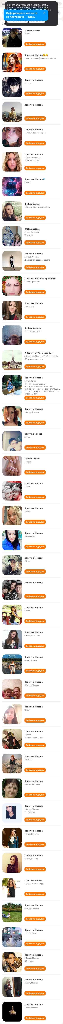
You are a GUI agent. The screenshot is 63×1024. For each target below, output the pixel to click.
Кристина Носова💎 (34, 179)
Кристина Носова (33, 80)
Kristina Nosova (32, 30)
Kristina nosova (32, 228)
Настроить (36, 20)
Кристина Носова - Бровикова (40, 278)
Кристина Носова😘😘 (36, 55)
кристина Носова (33, 557)
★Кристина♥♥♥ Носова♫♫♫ (38, 353)
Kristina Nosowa (32, 328)
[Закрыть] (44, 13)
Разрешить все (17, 20)
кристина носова (33, 433)
